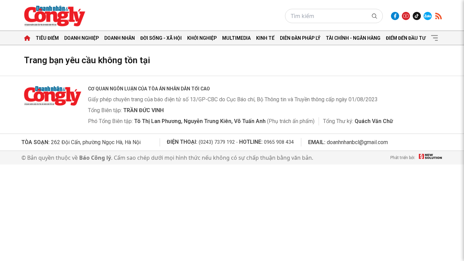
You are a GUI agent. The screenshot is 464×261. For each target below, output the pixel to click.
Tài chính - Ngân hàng (353, 38)
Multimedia (236, 38)
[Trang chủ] (27, 38)
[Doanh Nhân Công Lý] (52, 96)
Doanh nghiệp (81, 38)
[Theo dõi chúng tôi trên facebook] (395, 16)
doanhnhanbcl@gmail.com (357, 142)
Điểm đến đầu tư (406, 38)
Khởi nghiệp (202, 38)
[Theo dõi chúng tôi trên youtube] (406, 16)
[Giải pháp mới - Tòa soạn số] (430, 158)
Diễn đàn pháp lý (300, 38)
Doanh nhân (119, 38)
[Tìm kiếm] (374, 16)
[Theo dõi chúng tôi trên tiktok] (417, 16)
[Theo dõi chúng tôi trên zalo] (428, 16)
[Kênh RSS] (438, 16)
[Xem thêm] (434, 38)
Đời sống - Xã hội (161, 38)
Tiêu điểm (47, 38)
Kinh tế (265, 38)
